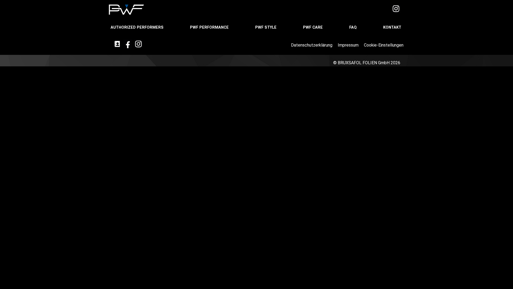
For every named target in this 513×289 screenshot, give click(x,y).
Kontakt (392, 27)
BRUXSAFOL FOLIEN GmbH (364, 62)
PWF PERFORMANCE (210, 27)
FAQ (353, 27)
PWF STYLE (266, 27)
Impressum (349, 45)
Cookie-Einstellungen (384, 45)
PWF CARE (313, 27)
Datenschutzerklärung (312, 45)
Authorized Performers (138, 27)
